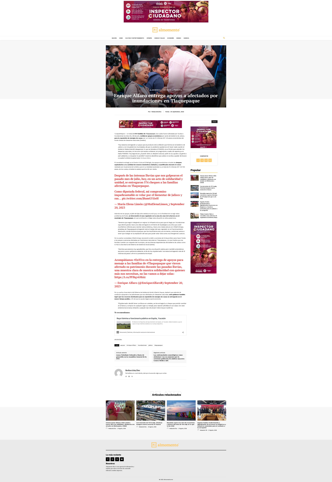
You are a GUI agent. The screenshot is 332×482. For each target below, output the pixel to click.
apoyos (122, 345)
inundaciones (142, 345)
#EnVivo (139, 260)
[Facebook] (126, 376)
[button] (212, 38)
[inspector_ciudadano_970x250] (166, 11)
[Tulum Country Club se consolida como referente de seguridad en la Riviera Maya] (195, 216)
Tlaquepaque (150, 134)
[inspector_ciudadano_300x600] (203, 273)
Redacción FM (203, 430)
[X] (132, 376)
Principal (178, 90)
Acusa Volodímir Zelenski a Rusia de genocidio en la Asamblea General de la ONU (131, 357)
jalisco (150, 345)
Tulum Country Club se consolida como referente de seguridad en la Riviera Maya (208, 215)
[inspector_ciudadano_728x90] (150, 127)
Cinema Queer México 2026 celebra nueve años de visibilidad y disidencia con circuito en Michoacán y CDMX (208, 179)
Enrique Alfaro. (146, 158)
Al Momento (155, 90)
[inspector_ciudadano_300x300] (203, 147)
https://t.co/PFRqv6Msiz (130, 277)
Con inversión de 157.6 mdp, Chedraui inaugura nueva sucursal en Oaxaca (208, 187)
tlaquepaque (159, 345)
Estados (167, 90)
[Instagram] (129, 376)
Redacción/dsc (156, 111)
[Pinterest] (206, 160)
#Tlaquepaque (156, 263)
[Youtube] (122, 459)
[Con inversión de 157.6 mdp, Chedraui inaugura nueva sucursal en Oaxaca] (195, 188)
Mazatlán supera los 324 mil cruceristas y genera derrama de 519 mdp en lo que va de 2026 (208, 196)
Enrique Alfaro (131, 345)
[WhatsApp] (210, 160)
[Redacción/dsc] (118, 373)
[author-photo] (107, 428)
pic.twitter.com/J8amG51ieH (140, 198)
